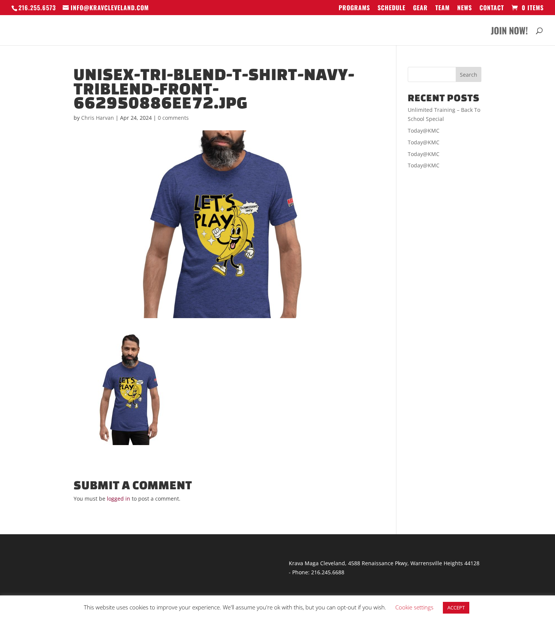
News (464, 8)
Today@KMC (423, 130)
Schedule (391, 8)
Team (442, 8)
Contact (491, 8)
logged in (118, 498)
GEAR (420, 8)
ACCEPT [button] (456, 607)
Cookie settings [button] (414, 607)
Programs (354, 8)
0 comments (173, 117)
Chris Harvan (97, 117)
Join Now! (509, 32)
